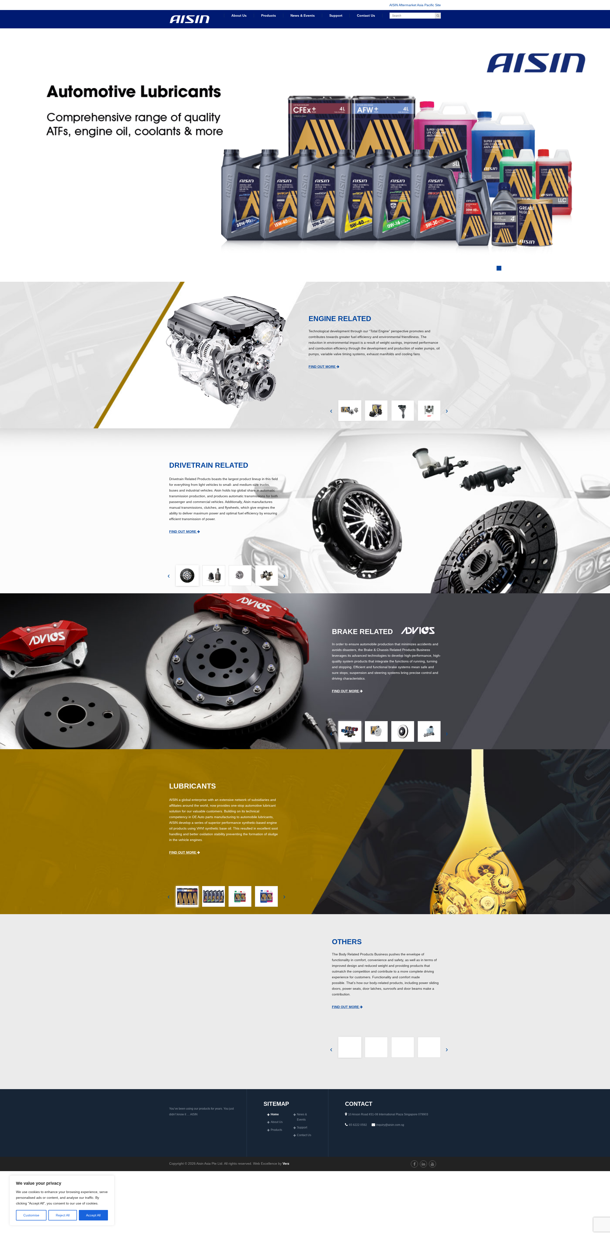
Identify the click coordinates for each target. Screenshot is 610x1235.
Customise (31, 1215)
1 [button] (487, 273)
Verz (286, 1168)
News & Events (302, 15)
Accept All (93, 1215)
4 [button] (522, 273)
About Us (239, 15)
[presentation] (331, 415)
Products (268, 15)
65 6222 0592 (358, 1129)
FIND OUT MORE (322, 371)
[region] (62, 1200)
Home (275, 1119)
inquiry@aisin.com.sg (390, 1129)
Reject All (63, 1215)
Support (335, 15)
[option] (305, 157)
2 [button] (499, 273)
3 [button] (510, 273)
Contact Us (366, 15)
